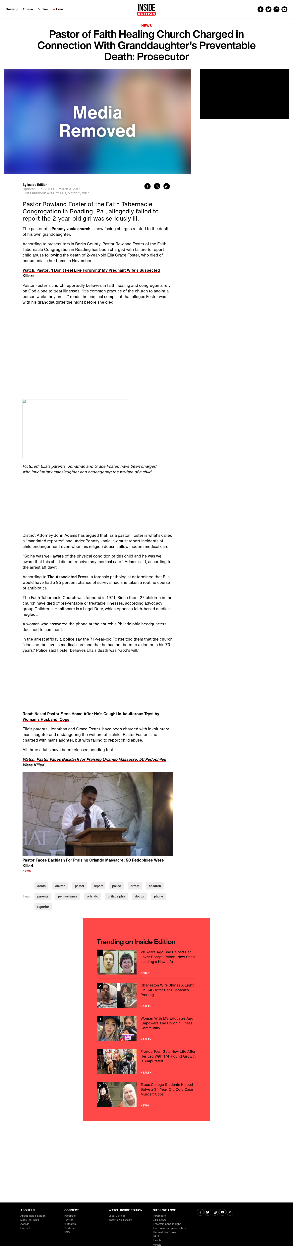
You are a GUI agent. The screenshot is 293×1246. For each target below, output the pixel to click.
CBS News (159, 1220)
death (41, 886)
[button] (97, 813)
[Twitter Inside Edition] (268, 9)
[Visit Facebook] (200, 1212)
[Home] (146, 9)
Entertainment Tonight (167, 1224)
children (155, 886)
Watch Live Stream (120, 1220)
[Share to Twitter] (157, 187)
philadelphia (116, 896)
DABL (156, 1236)
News (10, 9)
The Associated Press (67, 577)
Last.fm (157, 1240)
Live (59, 9)
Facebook (70, 1216)
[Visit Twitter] (207, 1212)
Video (43, 9)
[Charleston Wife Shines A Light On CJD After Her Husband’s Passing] (146, 995)
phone (158, 896)
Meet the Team (29, 1220)
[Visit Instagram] (215, 1212)
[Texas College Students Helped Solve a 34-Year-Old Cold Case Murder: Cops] (146, 1094)
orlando (92, 896)
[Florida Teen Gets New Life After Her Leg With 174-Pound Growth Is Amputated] (146, 1061)
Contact (25, 1228)
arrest (135, 886)
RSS (67, 1232)
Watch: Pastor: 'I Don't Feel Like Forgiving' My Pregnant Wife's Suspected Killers (91, 273)
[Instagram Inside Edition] (276, 9)
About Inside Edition (33, 1216)
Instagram (70, 1224)
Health (146, 1006)
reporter (43, 907)
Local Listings (117, 1216)
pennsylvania (67, 896)
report (98, 886)
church (60, 886)
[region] (98, 814)
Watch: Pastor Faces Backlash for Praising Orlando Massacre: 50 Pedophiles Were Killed (94, 762)
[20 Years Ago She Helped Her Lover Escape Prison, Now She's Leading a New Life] (146, 962)
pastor (79, 886)
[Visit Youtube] (222, 1212)
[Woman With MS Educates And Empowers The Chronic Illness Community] (146, 1028)
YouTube (69, 1228)
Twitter (68, 1220)
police (116, 886)
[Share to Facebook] (147, 187)
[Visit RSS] (229, 1212)
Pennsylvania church (71, 229)
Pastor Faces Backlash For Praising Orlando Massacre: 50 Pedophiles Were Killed (93, 863)
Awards (24, 1224)
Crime (28, 9)
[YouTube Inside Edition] (284, 9)
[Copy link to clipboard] (166, 187)
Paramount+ (160, 1216)
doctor (140, 896)
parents (42, 896)
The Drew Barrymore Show (169, 1228)
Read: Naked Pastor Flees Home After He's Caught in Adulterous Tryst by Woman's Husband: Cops (91, 716)
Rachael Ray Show (164, 1232)
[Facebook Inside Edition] (261, 9)
